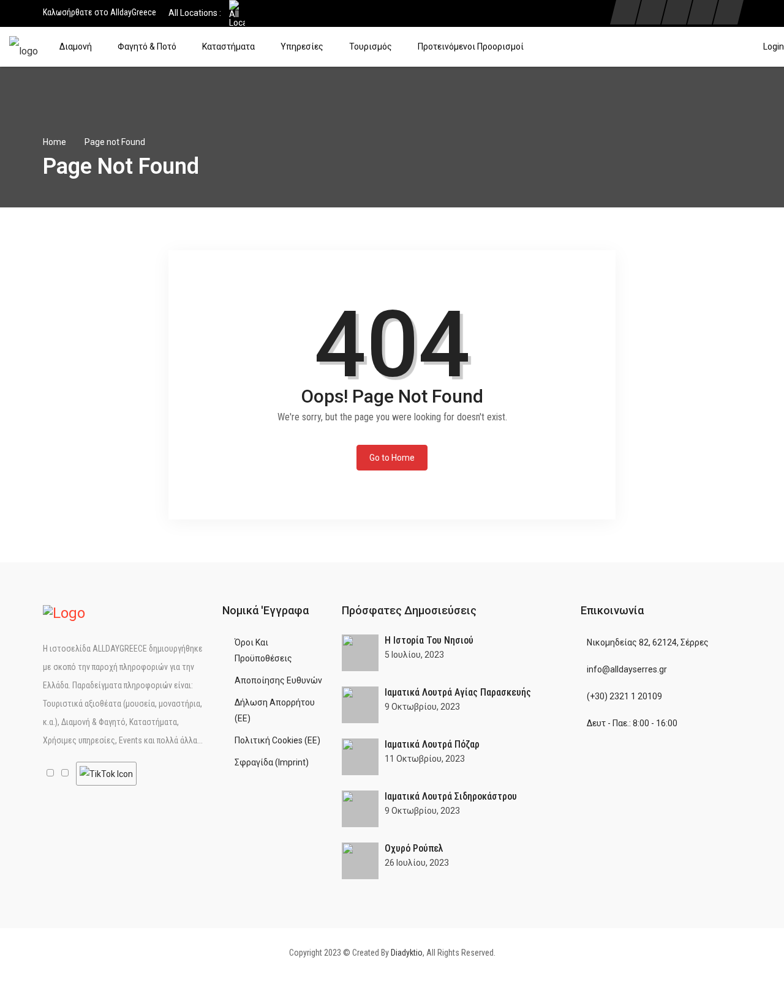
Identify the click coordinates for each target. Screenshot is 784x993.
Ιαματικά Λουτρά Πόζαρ (432, 744)
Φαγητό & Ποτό (147, 46)
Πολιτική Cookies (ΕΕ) (277, 740)
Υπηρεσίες (302, 46)
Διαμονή (75, 46)
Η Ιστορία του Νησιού (429, 640)
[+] (360, 652)
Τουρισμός (370, 46)
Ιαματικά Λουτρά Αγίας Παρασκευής (458, 692)
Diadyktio (407, 953)
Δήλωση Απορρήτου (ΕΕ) (275, 710)
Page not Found (115, 142)
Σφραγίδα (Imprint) (272, 762)
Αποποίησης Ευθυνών (278, 680)
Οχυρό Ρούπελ (414, 848)
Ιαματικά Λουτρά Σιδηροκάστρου (451, 796)
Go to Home (392, 458)
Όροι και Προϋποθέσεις (263, 650)
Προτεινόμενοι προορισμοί (471, 46)
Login (773, 46)
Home (54, 142)
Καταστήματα (228, 46)
